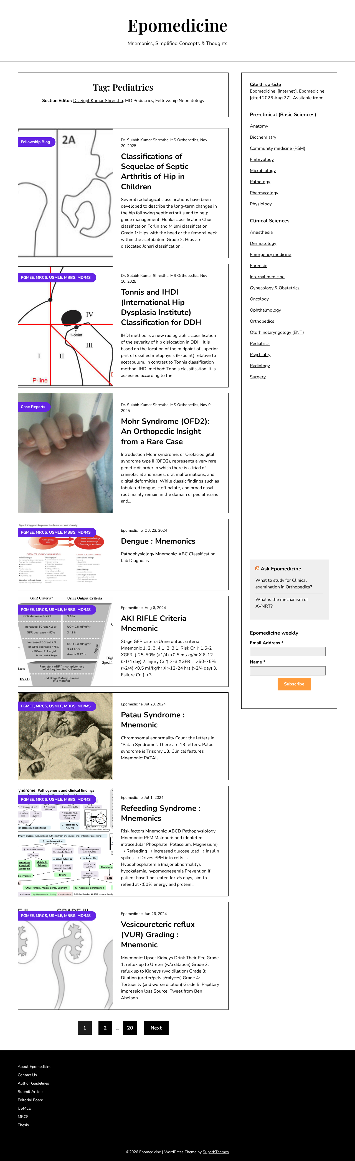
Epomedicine (177, 25)
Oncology (259, 299)
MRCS (23, 1116)
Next (156, 1028)
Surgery (258, 377)
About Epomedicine (34, 1066)
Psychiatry (260, 355)
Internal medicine (267, 277)
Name (257, 662)
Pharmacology (264, 193)
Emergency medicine (270, 255)
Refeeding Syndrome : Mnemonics (161, 813)
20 (130, 1028)
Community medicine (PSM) (277, 148)
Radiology (260, 366)
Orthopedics (262, 321)
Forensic (258, 266)
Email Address (266, 643)
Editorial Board (30, 1100)
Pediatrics (260, 343)
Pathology (260, 182)
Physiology (261, 204)
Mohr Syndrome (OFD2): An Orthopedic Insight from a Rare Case (165, 431)
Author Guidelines (33, 1083)
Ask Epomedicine (281, 568)
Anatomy (259, 126)
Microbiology (263, 171)
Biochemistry (263, 137)
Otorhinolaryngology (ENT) (277, 332)
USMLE (24, 1108)
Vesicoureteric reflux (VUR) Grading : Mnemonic (158, 934)
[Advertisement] (289, 473)
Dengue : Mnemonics (158, 541)
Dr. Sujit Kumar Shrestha (98, 101)
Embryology (262, 159)
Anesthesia (261, 232)
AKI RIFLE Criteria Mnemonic (153, 623)
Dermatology (263, 243)
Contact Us (27, 1075)
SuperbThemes (216, 1152)
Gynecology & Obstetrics (275, 288)
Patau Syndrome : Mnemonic (153, 720)
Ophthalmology (265, 310)
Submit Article (30, 1091)
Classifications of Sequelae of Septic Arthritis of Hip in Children (154, 171)
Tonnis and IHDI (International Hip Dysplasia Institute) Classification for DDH (161, 307)
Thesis (23, 1125)
